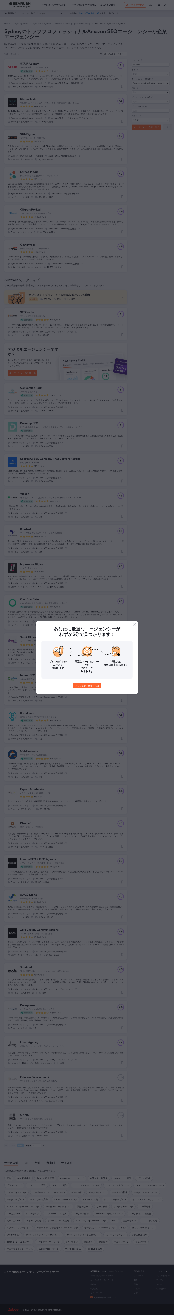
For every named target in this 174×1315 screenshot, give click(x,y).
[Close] (134, 624)
